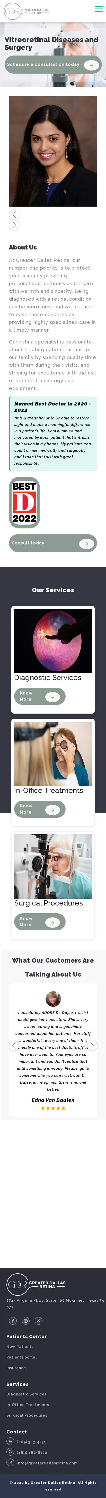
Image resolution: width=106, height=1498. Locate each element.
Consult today (28, 543)
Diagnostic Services (26, 1394)
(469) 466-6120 (32, 1452)
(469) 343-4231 (31, 1442)
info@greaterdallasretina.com (47, 1463)
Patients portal (21, 1357)
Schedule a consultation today (43, 64)
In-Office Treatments (27, 1405)
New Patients (19, 1347)
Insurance (16, 1368)
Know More (26, 696)
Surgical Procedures (26, 1415)
